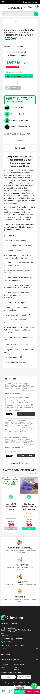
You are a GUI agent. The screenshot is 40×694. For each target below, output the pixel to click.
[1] (8, 52)
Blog (35, 2)
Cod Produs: (8, 46)
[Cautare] (36, 14)
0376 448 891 (9, 642)
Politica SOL (23, 685)
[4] (14, 52)
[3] (12, 52)
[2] (10, 52)
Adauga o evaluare (18, 55)
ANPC (15, 685)
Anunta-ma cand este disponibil (19, 76)
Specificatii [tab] (20, 148)
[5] (16, 52)
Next (28, 463)
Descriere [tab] (20, 140)
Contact (28, 2)
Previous (13, 463)
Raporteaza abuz (26, 414)
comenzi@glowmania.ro (13, 639)
